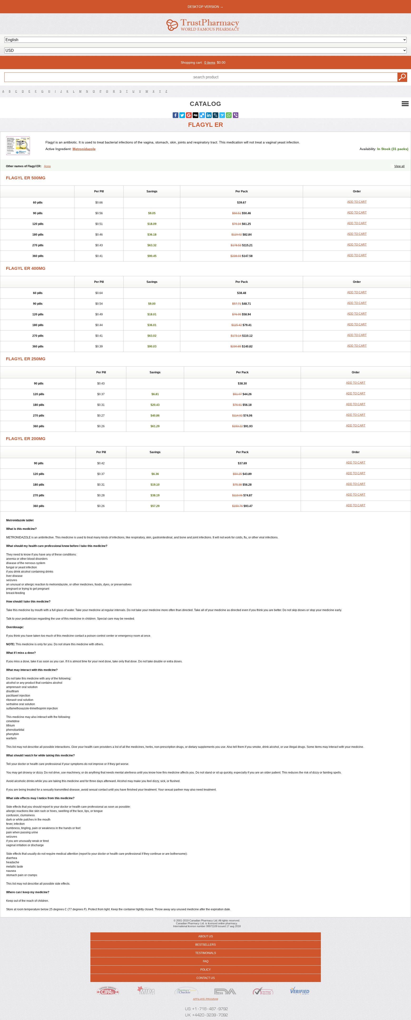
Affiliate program (205, 999)
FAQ (205, 961)
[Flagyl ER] (24, 145)
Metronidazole (84, 149)
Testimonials (205, 953)
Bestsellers (205, 944)
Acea (47, 166)
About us (205, 936)
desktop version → (205, 7)
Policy (205, 969)
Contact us (205, 978)
